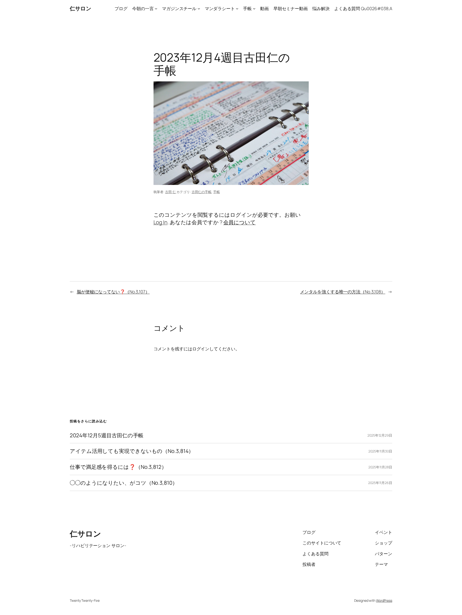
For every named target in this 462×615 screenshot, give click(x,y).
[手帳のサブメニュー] (254, 8)
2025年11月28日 (380, 467)
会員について (239, 222)
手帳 (247, 8)
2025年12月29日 (379, 435)
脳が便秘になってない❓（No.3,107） (113, 291)
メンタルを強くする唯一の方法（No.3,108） (342, 291)
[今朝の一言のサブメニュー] (156, 8)
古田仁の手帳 (202, 192)
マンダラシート (220, 8)
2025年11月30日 (380, 451)
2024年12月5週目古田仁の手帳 (106, 435)
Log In (160, 222)
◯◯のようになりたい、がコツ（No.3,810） (124, 483)
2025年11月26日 (380, 482)
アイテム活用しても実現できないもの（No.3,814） (132, 451)
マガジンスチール (179, 8)
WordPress (384, 600)
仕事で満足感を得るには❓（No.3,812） (118, 467)
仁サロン (80, 8)
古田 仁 (170, 192)
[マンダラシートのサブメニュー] (237, 8)
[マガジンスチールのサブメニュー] (199, 8)
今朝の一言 (143, 8)
